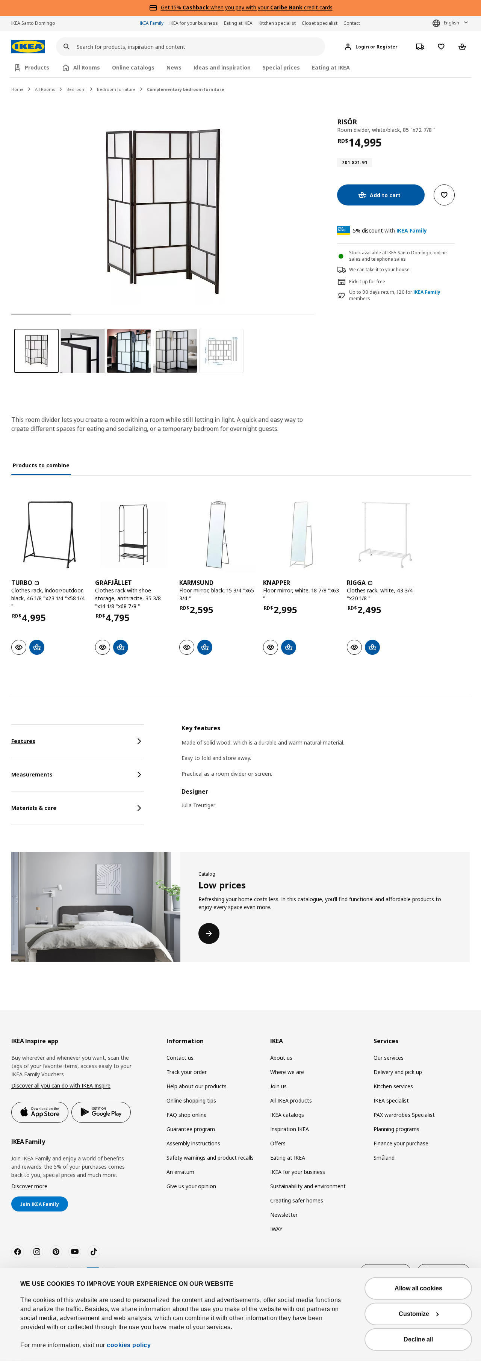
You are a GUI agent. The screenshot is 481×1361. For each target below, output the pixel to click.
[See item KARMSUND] (217, 535)
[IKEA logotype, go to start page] (28, 47)
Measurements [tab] (32, 774)
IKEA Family (151, 23)
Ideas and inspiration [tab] (222, 67)
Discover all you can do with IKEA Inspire (60, 1085)
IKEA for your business (193, 23)
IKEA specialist (391, 1100)
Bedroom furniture (116, 89)
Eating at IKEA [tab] (331, 67)
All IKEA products (291, 1100)
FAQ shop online (186, 1114)
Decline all (418, 1339)
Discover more (29, 1186)
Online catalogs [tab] (133, 67)
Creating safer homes (296, 1200)
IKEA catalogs (287, 1114)
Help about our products (196, 1086)
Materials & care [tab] (33, 807)
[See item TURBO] (49, 535)
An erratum (180, 1171)
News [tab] (174, 67)
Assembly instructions (193, 1143)
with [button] (390, 230)
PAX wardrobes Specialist (404, 1114)
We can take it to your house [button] (379, 269)
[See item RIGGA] (385, 535)
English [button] (451, 23)
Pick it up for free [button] (367, 281)
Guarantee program (190, 1129)
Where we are (287, 1072)
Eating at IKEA (238, 23)
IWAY (276, 1229)
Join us (278, 1086)
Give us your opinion (191, 1186)
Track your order (186, 1072)
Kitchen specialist (277, 23)
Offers (278, 1143)
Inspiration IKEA (289, 1129)
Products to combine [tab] (41, 465)
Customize (414, 1314)
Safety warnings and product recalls (210, 1157)
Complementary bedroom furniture (185, 89)
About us (281, 1057)
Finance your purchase (401, 1143)
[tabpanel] (326, 771)
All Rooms (45, 89)
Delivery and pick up (398, 1072)
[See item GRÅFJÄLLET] (133, 535)
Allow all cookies (418, 1288)
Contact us (180, 1057)
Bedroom (76, 89)
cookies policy (129, 1345)
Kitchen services (393, 1086)
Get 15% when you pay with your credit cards (247, 7)
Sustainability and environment (308, 1186)
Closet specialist (319, 23)
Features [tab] (23, 741)
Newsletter (284, 1214)
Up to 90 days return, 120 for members (394, 295)
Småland (384, 1157)
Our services (389, 1057)
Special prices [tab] (281, 67)
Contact (351, 23)
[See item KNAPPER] (301, 535)
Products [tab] (37, 67)
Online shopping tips (191, 1100)
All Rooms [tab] (86, 67)
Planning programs (396, 1129)
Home (17, 89)
